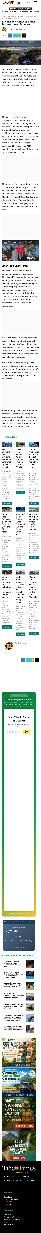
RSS (8, 1181)
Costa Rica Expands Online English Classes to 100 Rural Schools (33, 587)
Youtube (30, 1181)
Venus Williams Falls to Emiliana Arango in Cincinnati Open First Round (6, 458)
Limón (23, 921)
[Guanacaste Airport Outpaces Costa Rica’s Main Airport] (34, 509)
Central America (11, 17)
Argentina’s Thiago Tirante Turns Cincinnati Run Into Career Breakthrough (20, 524)
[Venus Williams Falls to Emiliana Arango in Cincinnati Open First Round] (7, 444)
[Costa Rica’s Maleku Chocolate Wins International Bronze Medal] (30, 964)
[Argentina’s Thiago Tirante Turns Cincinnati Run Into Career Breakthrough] (20, 509)
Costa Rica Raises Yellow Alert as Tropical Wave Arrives (19, 458)
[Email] (24, 36)
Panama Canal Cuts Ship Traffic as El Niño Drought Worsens (14, 1006)
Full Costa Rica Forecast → (19, 945)
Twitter (18, 1181)
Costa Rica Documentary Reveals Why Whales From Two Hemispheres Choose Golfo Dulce (14, 1017)
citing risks (29, 353)
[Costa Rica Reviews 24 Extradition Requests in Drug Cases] (7, 572)
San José (7, 921)
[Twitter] (15, 36)
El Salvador (20, 17)
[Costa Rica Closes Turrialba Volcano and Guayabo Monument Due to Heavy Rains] (20, 572)
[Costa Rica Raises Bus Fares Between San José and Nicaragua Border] (30, 1029)
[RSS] (4, 1180)
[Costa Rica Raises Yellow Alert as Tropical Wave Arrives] (20, 444)
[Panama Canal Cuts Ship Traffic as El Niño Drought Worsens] (30, 1007)
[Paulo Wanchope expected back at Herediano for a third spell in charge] (34, 444)
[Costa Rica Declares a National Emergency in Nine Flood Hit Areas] (7, 509)
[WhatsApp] (19, 36)
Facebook (11, 1177)
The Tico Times (13, 29)
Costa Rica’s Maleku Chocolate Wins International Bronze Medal (12, 963)
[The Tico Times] (5, 29)
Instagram (25, 1177)
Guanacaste (15, 921)
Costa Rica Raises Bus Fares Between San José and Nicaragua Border (14, 1027)
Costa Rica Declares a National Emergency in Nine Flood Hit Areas (7, 523)
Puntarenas (31, 921)
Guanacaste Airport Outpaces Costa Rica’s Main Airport (33, 521)
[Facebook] (10, 36)
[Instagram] (18, 1176)
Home (3, 17)
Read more (6, 503)
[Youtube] (24, 1180)
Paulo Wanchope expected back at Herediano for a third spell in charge (34, 458)
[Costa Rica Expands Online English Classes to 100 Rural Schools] (34, 572)
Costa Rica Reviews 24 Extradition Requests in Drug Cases (6, 587)
